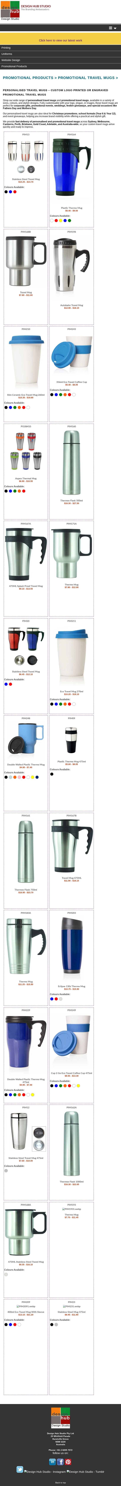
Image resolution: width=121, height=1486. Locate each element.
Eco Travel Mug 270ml (71, 691)
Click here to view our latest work (60, 40)
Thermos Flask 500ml (71, 500)
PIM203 (71, 913)
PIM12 (25, 1107)
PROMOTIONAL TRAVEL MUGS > (88, 78)
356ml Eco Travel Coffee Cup (71, 382)
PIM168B (26, 232)
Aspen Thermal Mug (25, 478)
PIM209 (26, 1302)
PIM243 (71, 329)
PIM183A (26, 913)
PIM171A (72, 524)
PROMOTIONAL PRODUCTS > (30, 78)
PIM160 (71, 426)
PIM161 (26, 815)
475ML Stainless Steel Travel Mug (26, 1262)
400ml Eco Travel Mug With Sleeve (26, 1312)
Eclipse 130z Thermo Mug (71, 986)
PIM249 (71, 1010)
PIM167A (26, 524)
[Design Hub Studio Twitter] (20, 1471)
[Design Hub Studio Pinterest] (68, 1464)
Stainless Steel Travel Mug (26, 179)
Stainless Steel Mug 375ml (71, 1312)
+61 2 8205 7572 (64, 1450)
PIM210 (26, 329)
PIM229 (26, 1010)
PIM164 (71, 134)
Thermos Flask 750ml (26, 890)
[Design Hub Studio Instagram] (45, 1471)
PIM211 (71, 621)
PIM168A (26, 1205)
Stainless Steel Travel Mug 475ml (26, 1158)
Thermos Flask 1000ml (72, 1182)
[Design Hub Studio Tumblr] (86, 1471)
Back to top (60, 1482)
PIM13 (25, 134)
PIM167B (72, 815)
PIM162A (72, 1107)
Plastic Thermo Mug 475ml (72, 761)
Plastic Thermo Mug (71, 208)
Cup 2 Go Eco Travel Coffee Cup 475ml (71, 1073)
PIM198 (71, 232)
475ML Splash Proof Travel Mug (26, 586)
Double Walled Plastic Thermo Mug (26, 764)
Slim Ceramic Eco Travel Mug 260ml (26, 395)
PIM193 (71, 1205)
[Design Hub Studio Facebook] (60, 1464)
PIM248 (26, 718)
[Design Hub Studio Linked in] (52, 1464)
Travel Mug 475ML (71, 878)
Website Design (10, 60)
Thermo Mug (71, 584)
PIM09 (71, 718)
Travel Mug (26, 292)
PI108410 (26, 426)
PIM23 (71, 1302)
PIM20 (25, 621)
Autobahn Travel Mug (71, 305)
